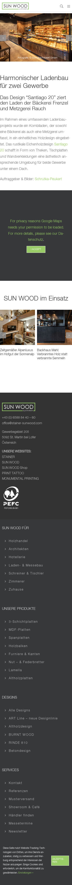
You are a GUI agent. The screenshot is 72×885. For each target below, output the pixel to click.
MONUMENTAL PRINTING (20, 479)
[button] (3, 38)
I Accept (36, 249)
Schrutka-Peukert (48, 179)
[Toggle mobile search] (61, 6)
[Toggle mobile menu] (68, 6)
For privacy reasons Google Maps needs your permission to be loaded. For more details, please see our (36, 227)
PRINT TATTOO (13, 473)
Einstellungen (25, 873)
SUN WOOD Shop (14, 468)
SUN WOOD (10, 462)
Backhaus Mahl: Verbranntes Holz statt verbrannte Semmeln (52, 354)
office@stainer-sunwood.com (22, 423)
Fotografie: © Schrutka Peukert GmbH (37, 58)
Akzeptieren (58, 860)
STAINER (8, 457)
